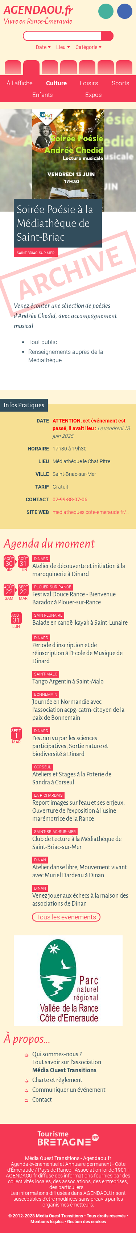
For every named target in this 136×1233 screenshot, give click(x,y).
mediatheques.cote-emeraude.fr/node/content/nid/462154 (92, 512)
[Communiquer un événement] (106, 11)
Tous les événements (66, 917)
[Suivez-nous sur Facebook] (124, 11)
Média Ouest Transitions (59, 1215)
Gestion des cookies (86, 1221)
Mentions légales (46, 1221)
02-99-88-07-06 (70, 499)
